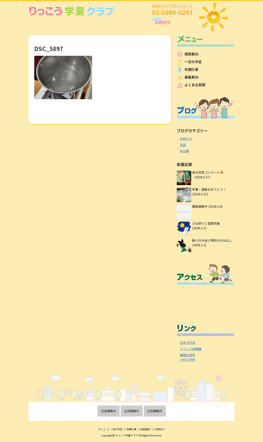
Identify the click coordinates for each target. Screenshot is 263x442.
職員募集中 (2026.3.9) (207, 206)
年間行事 (191, 69)
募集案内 (191, 77)
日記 (183, 144)
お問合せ (160, 429)
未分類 (184, 151)
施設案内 (191, 53)
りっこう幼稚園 (190, 348)
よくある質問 (194, 84)
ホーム (102, 429)
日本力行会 (187, 342)
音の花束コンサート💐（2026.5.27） (208, 174)
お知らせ (186, 138)
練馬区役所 (187, 355)
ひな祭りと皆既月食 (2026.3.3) (206, 225)
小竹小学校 (187, 359)
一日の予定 (193, 61)
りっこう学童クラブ (127, 435)
